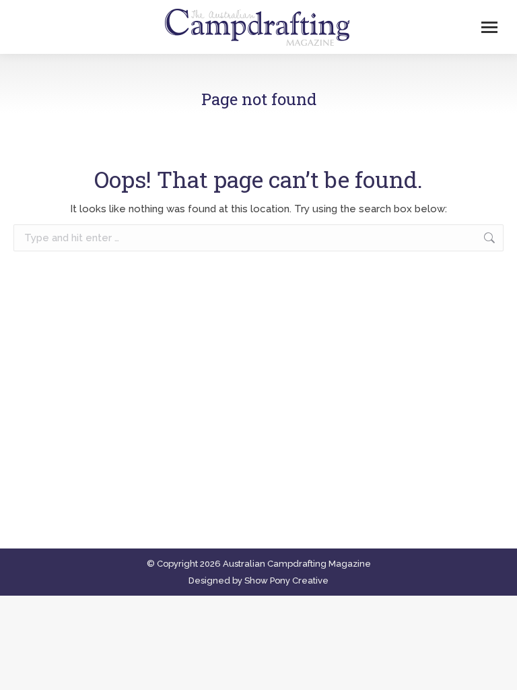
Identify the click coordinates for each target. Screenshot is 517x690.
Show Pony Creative (286, 580)
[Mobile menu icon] (489, 27)
